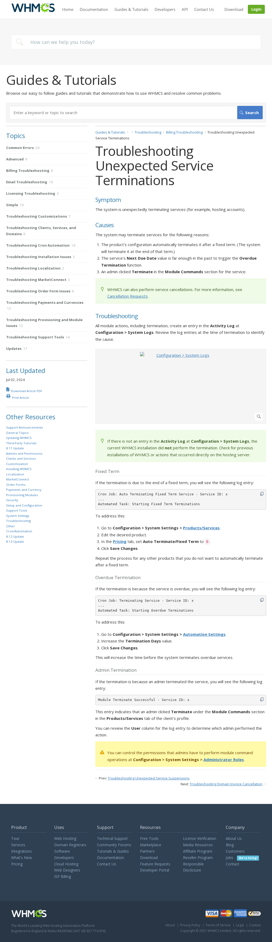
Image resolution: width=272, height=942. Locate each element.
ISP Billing (62, 876)
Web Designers (67, 870)
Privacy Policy (190, 925)
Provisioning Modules (22, 495)
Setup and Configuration (24, 505)
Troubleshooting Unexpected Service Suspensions (149, 778)
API (185, 9)
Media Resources (198, 844)
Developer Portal (154, 870)
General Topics (17, 433)
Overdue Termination (118, 577)
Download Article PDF (26, 391)
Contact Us (204, 9)
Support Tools (16, 510)
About (170, 925)
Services (18, 844)
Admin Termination (116, 670)
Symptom (108, 200)
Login (256, 9)
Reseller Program (198, 857)
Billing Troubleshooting (184, 132)
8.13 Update (15, 541)
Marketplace (150, 844)
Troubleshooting (148, 132)
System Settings (17, 516)
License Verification (199, 838)
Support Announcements (24, 427)
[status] (180, 291)
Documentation (94, 9)
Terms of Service (218, 925)
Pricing (17, 863)
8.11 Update (15, 448)
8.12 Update (15, 536)
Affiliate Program (197, 851)
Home (67, 9)
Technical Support (112, 838)
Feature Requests (155, 863)
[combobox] (136, 42)
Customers (235, 851)
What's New (21, 857)
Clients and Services (21, 458)
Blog (230, 844)
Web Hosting (65, 838)
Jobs (241, 857)
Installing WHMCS (19, 469)
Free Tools (149, 838)
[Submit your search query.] (19, 42)
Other (10, 526)
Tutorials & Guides (113, 851)
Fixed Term (107, 471)
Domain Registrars (70, 844)
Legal (240, 925)
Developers (165, 9)
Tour (15, 838)
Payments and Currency (23, 490)
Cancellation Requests (127, 296)
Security (12, 500)
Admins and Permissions (24, 453)
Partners (147, 851)
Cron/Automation (19, 531)
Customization (17, 464)
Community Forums (114, 844)
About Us (234, 838)
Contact (232, 863)
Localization (15, 474)
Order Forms (16, 485)
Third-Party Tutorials (21, 443)
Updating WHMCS (19, 438)
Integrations (21, 851)
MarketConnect (17, 479)
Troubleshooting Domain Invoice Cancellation (226, 784)
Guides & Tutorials (131, 9)
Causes (104, 225)
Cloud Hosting (66, 863)
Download (233, 9)
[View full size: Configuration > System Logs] (181, 386)
